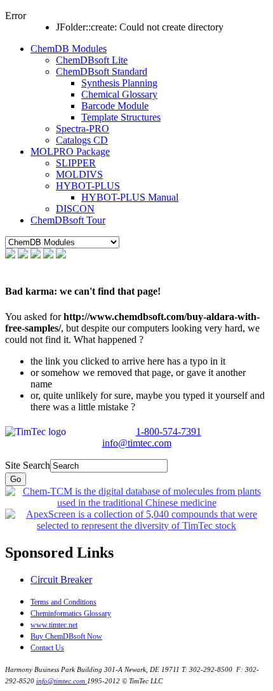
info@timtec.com (136, 443)
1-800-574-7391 (168, 431)
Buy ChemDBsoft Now (66, 636)
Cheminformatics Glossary (70, 613)
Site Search (27, 465)
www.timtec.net (53, 625)
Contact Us (47, 647)
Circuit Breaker (61, 579)
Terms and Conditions (63, 602)
